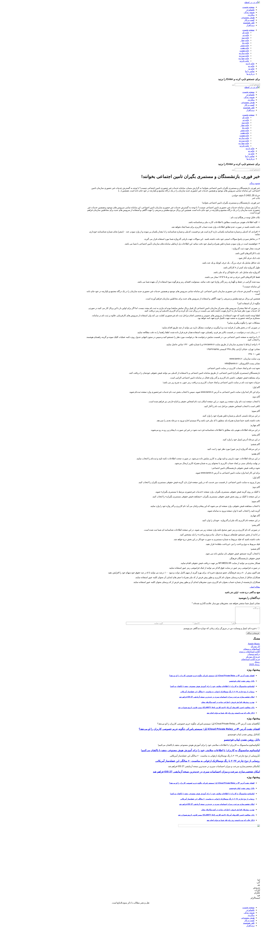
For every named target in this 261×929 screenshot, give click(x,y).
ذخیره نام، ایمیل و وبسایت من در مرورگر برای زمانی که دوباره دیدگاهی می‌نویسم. (220, 628)
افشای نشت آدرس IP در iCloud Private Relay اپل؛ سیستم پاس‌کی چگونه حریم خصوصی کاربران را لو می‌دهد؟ (211, 676)
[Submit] (233, 85)
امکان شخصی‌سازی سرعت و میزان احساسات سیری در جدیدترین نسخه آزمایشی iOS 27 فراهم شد (216, 697)
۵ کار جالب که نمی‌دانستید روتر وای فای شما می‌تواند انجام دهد (230, 713)
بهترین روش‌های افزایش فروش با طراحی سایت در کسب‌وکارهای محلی (227, 702)
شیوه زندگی (254, 183)
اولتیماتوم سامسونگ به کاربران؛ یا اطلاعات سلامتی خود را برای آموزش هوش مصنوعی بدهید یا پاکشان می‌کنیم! (212, 686)
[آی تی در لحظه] (252, 2)
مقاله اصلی (255, 587)
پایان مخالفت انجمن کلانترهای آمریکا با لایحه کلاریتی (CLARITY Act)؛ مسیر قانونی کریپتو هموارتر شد (216, 707)
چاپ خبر (256, 198)
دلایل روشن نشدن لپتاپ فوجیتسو (241, 681)
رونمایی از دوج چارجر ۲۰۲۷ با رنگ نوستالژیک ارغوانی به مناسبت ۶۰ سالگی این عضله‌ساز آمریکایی (217, 692)
